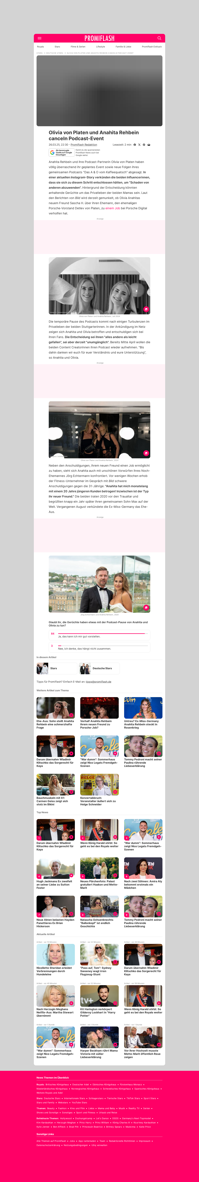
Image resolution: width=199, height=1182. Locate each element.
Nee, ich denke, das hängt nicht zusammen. (84, 648)
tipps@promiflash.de (98, 681)
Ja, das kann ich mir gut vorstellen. (79, 636)
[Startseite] (99, 38)
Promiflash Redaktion (84, 144)
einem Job (112, 208)
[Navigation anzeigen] (39, 38)
